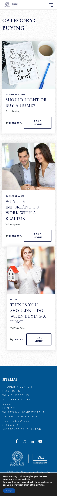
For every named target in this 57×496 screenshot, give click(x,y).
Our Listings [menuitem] (13, 390)
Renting (20, 94)
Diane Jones (16, 122)
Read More (38, 123)
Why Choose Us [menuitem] (15, 395)
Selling (19, 196)
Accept (9, 491)
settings (40, 485)
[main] (28, 183)
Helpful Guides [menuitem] (16, 420)
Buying (10, 94)
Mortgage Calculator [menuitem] (21, 429)
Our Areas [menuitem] (11, 425)
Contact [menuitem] (9, 408)
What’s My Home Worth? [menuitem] (23, 412)
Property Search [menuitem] (17, 386)
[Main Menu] (51, 5)
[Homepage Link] (10, 4)
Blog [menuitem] (6, 403)
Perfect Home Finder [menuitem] (21, 416)
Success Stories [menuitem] (16, 399)
